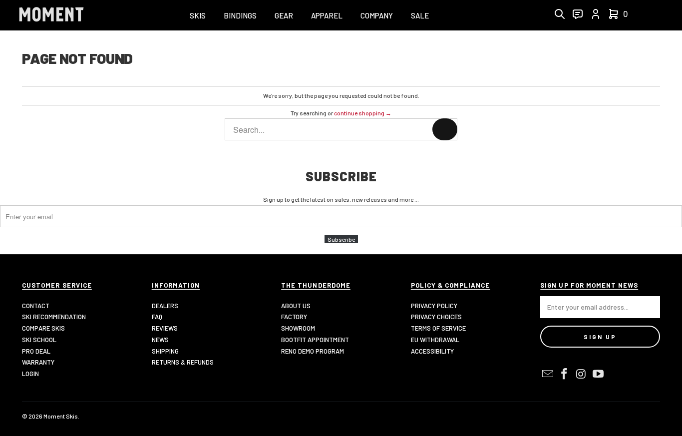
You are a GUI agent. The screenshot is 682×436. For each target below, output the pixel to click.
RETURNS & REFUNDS (183, 362)
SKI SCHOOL (39, 340)
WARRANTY (38, 362)
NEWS (160, 340)
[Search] (444, 129)
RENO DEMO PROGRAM (312, 351)
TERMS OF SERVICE (438, 328)
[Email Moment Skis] (547, 374)
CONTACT (35, 306)
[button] (198, 16)
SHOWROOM (298, 328)
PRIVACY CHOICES (436, 317)
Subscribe (341, 239)
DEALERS (165, 306)
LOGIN (30, 374)
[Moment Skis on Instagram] (581, 374)
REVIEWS (165, 328)
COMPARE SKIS (43, 328)
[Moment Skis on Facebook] (564, 374)
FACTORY (294, 317)
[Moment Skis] (51, 15)
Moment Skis (60, 416)
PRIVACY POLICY (434, 306)
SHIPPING (165, 351)
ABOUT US (296, 306)
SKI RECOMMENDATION (54, 317)
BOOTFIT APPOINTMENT (315, 340)
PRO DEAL (36, 351)
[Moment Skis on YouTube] (598, 374)
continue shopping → (362, 112)
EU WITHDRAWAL (435, 340)
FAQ (157, 317)
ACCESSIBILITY (432, 351)
